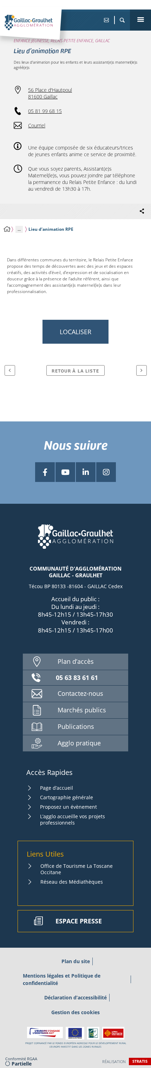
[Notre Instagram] (106, 472)
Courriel (36, 125)
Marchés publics (82, 710)
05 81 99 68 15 (45, 111)
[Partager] (142, 211)
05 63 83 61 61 (77, 677)
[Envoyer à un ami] (106, 20)
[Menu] (140, 20)
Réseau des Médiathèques (71, 881)
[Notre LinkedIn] (86, 472)
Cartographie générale (66, 797)
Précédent (10, 370)
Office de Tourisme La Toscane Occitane (76, 869)
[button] (122, 20)
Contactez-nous (80, 693)
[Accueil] (7, 229)
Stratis (139, 1061)
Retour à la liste (75, 370)
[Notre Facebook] (45, 472)
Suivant (141, 370)
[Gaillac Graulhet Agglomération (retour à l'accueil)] (39, 29)
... (19, 229)
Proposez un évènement (68, 806)
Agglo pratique (79, 743)
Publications (76, 726)
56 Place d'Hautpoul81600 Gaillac (50, 93)
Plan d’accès (76, 661)
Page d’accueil (56, 787)
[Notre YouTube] (65, 472)
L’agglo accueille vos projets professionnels (72, 819)
